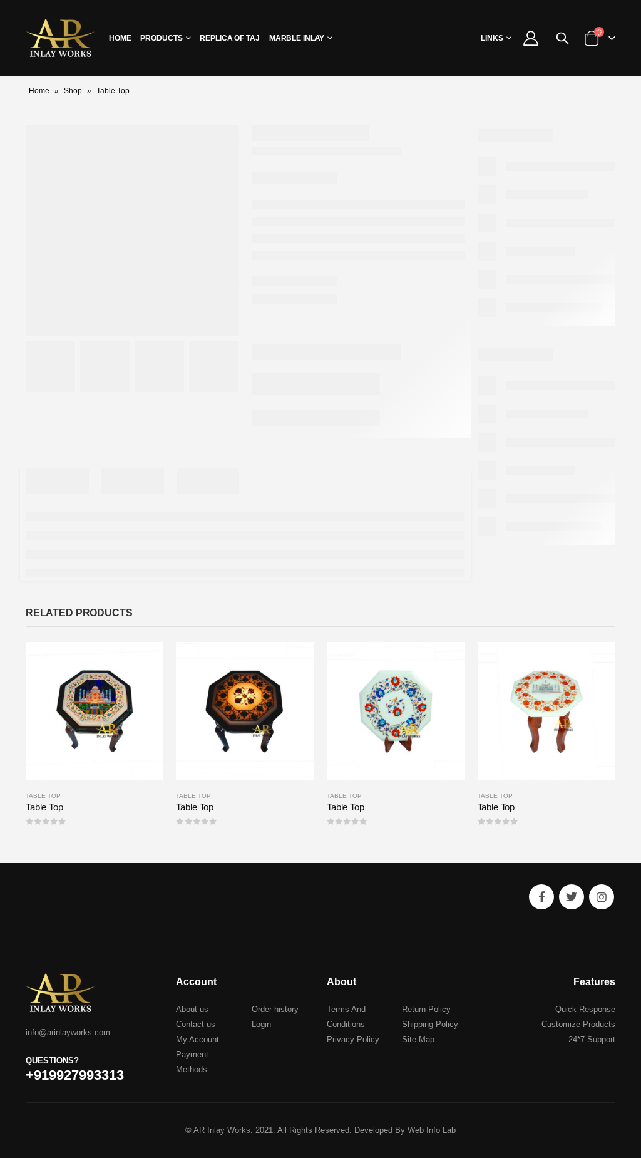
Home (120, 38)
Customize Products (578, 1024)
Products (161, 38)
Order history (275, 1009)
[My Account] (530, 38)
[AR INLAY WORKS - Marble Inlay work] (60, 38)
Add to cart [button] (142, 662)
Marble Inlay (297, 38)
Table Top (43, 795)
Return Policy (426, 1009)
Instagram (601, 896)
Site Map (418, 1039)
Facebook (541, 896)
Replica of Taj (229, 38)
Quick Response (585, 1009)
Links (492, 38)
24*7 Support (591, 1039)
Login (261, 1024)
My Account (197, 1039)
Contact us (195, 1024)
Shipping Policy (430, 1024)
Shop (73, 90)
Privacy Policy (353, 1039)
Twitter (571, 896)
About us (192, 1009)
